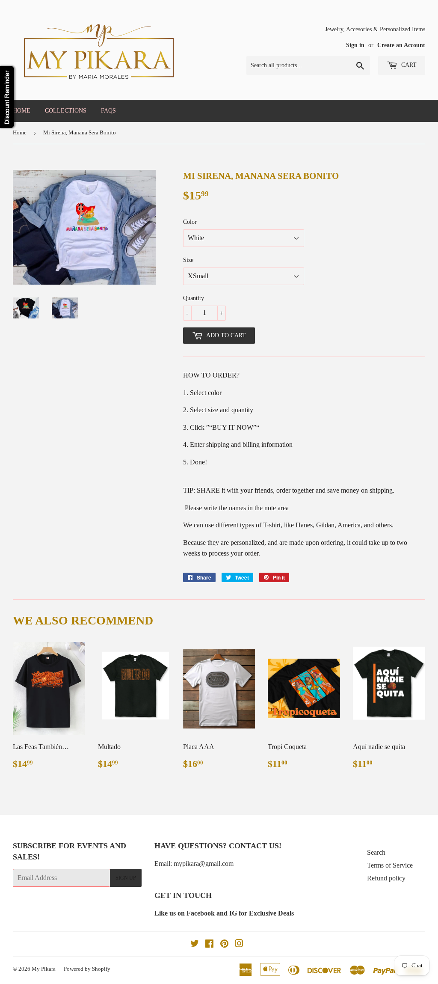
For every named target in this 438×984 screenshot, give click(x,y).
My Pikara (44, 969)
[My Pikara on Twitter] (194, 944)
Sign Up (125, 878)
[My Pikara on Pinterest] (224, 944)
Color (190, 222)
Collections (65, 110)
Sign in (355, 45)
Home (21, 110)
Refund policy (386, 878)
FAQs (108, 110)
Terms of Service (390, 865)
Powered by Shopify (87, 969)
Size (188, 260)
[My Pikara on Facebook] (209, 944)
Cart (408, 65)
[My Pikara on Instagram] (239, 944)
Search (376, 852)
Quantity (193, 298)
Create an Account (401, 45)
